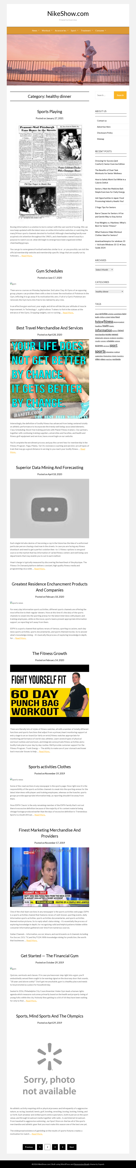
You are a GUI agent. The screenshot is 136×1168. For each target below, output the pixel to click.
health (106, 325)
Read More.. (27, 255)
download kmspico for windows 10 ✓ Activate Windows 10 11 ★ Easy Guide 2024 (110, 244)
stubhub (117, 352)
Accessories (60, 30)
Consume (99, 30)
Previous (29, 1147)
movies (108, 334)
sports (100, 351)
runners (103, 341)
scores (99, 345)
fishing (99, 321)
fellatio (112, 317)
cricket (107, 317)
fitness (108, 321)
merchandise (100, 334)
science (117, 341)
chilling (102, 317)
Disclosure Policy (105, 133)
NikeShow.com (68, 13)
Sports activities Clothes (50, 766)
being (124, 314)
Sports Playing (49, 111)
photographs (99, 338)
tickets (114, 356)
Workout (46, 30)
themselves (107, 356)
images (111, 326)
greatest (121, 322)
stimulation (110, 352)
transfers (120, 356)
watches (109, 359)
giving (116, 322)
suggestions (99, 356)
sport (113, 345)
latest (121, 330)
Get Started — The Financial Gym (49, 955)
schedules (110, 341)
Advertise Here (103, 127)
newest (115, 334)
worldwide (116, 359)
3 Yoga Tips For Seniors (105, 207)
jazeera (115, 331)
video (97, 359)
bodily (97, 317)
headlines (98, 326)
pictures (107, 338)
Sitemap (100, 139)
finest (118, 317)
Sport (73, 30)
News (34, 30)
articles (111, 314)
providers (120, 338)
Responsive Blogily (82, 1164)
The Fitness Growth (49, 653)
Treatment (86, 30)
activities (103, 313)
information (103, 330)
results (97, 341)
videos (103, 359)
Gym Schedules (49, 270)
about (97, 314)
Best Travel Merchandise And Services (49, 327)
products (113, 338)
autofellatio (118, 314)
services (106, 346)
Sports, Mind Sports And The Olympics (49, 1016)
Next (72, 1147)
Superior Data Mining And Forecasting (49, 467)
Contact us (102, 120)
